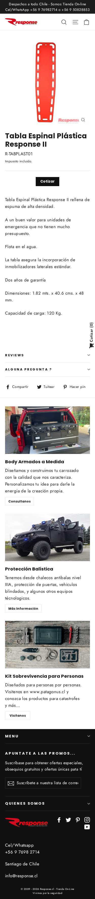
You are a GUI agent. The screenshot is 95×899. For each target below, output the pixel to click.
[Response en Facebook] (59, 819)
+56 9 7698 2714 (22, 852)
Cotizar (47, 181)
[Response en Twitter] (68, 819)
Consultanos (19, 501)
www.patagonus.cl (47, 692)
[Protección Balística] (47, 537)
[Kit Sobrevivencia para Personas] (47, 644)
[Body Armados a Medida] (47, 430)
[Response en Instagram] (87, 819)
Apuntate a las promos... (40, 753)
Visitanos (18, 715)
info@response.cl (21, 876)
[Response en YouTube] (87, 826)
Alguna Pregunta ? (28, 369)
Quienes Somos (25, 803)
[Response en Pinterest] (78, 819)
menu (12, 736)
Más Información (23, 608)
